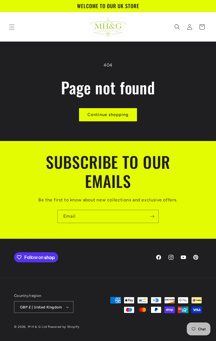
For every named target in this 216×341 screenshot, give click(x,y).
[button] (12, 27)
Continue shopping (108, 114)
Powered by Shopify (64, 327)
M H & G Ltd (37, 327)
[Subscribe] (152, 216)
